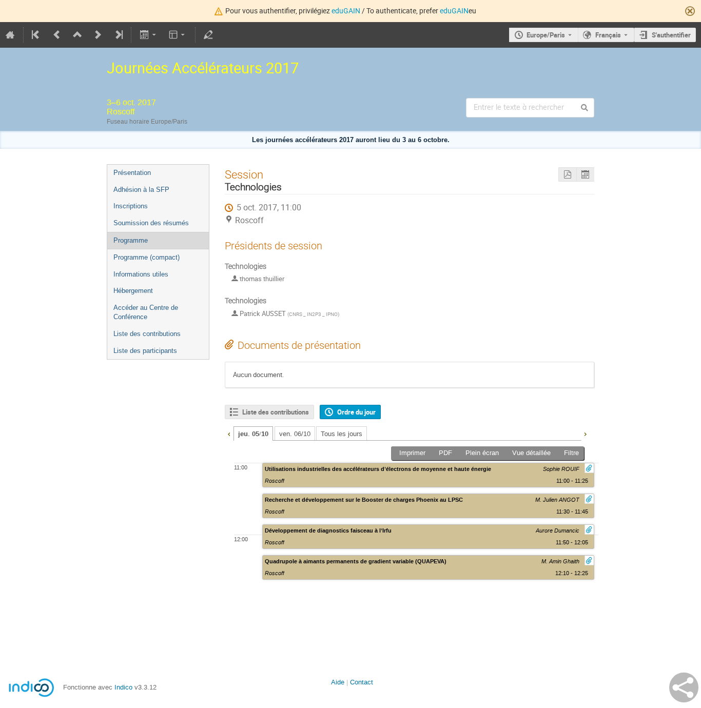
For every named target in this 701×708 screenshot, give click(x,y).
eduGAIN (346, 10)
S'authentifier (671, 35)
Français (608, 35)
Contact (361, 682)
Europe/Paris (546, 35)
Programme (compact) (146, 257)
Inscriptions (130, 206)
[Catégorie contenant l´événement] (77, 35)
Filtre (571, 452)
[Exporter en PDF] (567, 174)
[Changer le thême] (177, 35)
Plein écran (482, 452)
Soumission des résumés (151, 223)
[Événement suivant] (98, 35)
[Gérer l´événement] (208, 35)
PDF (445, 452)
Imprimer (412, 452)
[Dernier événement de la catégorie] (118, 35)
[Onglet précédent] (229, 433)
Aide (337, 682)
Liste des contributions (147, 334)
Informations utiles (140, 274)
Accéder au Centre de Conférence (145, 312)
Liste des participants (145, 351)
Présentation (132, 172)
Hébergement (133, 290)
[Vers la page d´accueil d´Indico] (10, 35)
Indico (123, 687)
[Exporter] (148, 35)
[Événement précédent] (57, 35)
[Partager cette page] (683, 687)
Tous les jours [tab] (341, 433)
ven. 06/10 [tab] (294, 433)
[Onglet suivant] (585, 433)
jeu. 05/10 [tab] (253, 434)
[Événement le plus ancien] (36, 35)
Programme (130, 240)
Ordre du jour (356, 412)
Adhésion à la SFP (141, 189)
